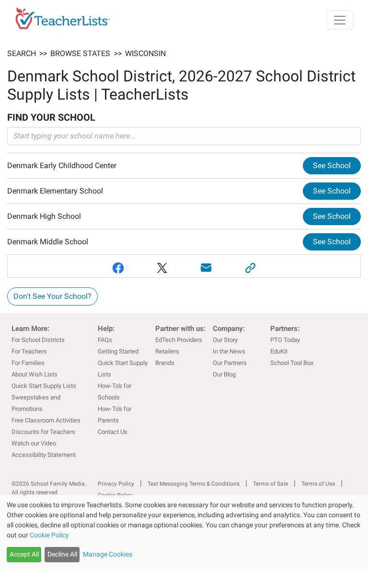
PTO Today (285, 339)
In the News (229, 351)
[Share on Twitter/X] (162, 268)
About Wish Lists (35, 374)
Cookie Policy (49, 535)
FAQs (105, 339)
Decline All (62, 554)
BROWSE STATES (80, 53)
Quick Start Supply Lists (44, 385)
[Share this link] (250, 268)
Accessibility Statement (44, 454)
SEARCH (21, 53)
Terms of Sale (270, 483)
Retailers (167, 351)
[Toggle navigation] (339, 20)
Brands (164, 362)
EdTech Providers (178, 339)
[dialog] (184, 532)
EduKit (279, 351)
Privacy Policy (116, 483)
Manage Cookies (107, 554)
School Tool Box (291, 362)
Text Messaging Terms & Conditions (194, 483)
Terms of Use (318, 483)
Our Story (225, 339)
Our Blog (224, 374)
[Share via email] (206, 268)
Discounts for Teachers (43, 431)
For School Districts (38, 339)
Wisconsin (145, 53)
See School (332, 165)
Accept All (24, 554)
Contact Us (112, 431)
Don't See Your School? (52, 296)
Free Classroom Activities (46, 420)
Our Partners (230, 362)
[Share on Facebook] (118, 268)
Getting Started (118, 351)
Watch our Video (34, 443)
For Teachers (29, 351)
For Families (28, 362)
